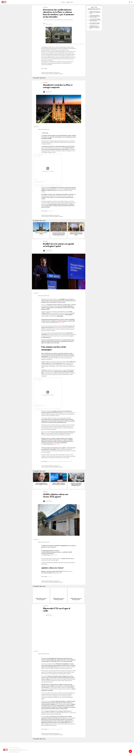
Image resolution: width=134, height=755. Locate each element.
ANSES (63, 545)
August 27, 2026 (56, 444)
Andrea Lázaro (49, 614)
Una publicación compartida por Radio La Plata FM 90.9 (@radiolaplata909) (47, 408)
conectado (51, 73)
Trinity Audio (43, 295)
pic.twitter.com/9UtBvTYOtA (48, 553)
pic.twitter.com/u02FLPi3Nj (61, 442)
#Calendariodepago (45, 550)
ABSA (48, 461)
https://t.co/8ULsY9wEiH (69, 321)
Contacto (63, 2)
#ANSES (70, 552)
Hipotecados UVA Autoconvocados (58, 658)
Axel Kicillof (62, 299)
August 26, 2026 (61, 322)
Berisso (55, 461)
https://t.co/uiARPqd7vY (63, 552)
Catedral (48, 210)
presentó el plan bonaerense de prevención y (57, 371)
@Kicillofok (71, 319)
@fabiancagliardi (53, 319)
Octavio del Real (49, 91)
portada (52, 210)
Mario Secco (48, 337)
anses (48, 576)
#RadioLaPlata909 (45, 319)
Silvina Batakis (60, 316)
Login (58, 72)
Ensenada (58, 461)
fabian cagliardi (62, 461)
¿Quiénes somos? (69, 2)
